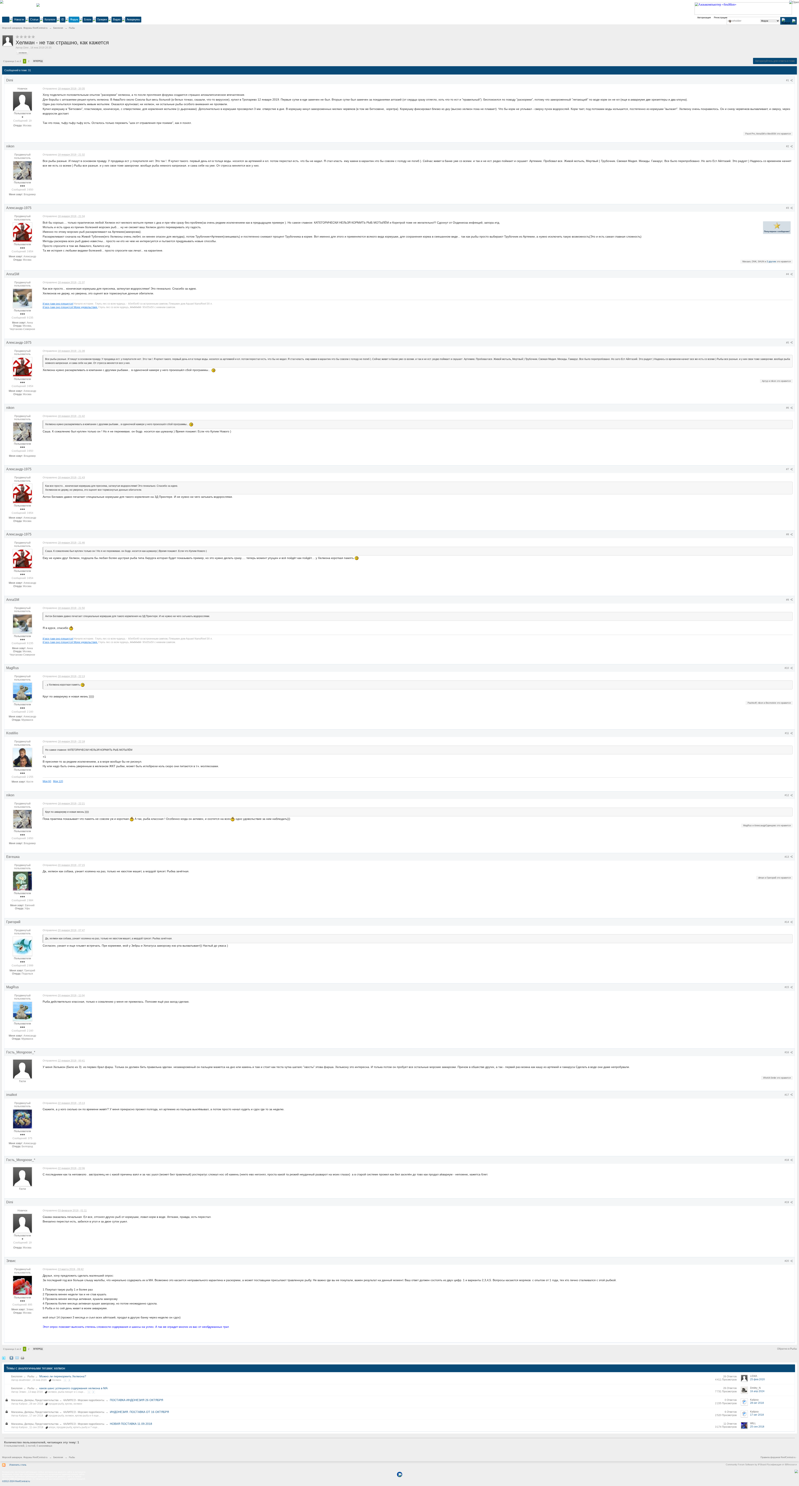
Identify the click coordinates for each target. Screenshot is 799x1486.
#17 (787, 1094)
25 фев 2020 (757, 1379)
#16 (787, 1052)
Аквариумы (133, 19)
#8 (788, 534)
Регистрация (720, 17)
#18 (787, 1160)
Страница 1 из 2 (12, 61)
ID (62, 19)
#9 (788, 599)
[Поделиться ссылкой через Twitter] (3, 1357)
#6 (788, 407)
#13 (787, 856)
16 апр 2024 (757, 1391)
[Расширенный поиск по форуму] (793, 20)
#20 (787, 1260)
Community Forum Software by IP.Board (746, 1464)
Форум (74, 19)
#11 (787, 733)
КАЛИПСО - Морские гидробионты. (84, 1400)
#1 (788, 80)
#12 (787, 795)
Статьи (34, 19)
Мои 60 (47, 781)
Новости (19, 19)
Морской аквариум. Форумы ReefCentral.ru (24, 1457)
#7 (788, 469)
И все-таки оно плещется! (58, 303)
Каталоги (50, 19)
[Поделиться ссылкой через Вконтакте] (11, 1357)
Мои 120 (58, 781)
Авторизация (704, 17)
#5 (788, 342)
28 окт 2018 (757, 1402)
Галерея (102, 19)
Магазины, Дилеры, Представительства (34, 1400)
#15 (787, 987)
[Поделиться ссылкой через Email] (17, 1357)
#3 (788, 208)
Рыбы (30, 1376)
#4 (788, 274)
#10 (787, 668)
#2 (788, 146)
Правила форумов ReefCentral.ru (778, 1457)
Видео (116, 19)
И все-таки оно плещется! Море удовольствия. (70, 307)
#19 (787, 1202)
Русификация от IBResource (781, 1464)
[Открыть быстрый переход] (730, 21)
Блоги (87, 19)
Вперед (38, 61)
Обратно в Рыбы (787, 1348)
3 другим (771, 261)
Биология (16, 1376)
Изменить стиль (17, 1465)
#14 (787, 922)
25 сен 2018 (757, 1426)
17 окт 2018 (757, 1414)
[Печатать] (22, 1357)
